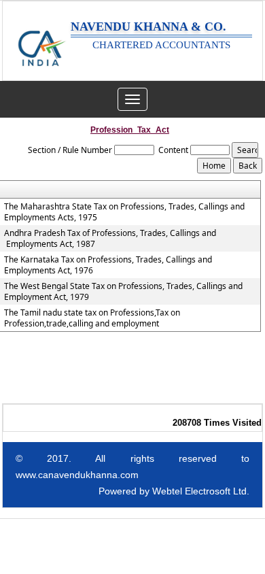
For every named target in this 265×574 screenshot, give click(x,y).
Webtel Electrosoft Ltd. (200, 491)
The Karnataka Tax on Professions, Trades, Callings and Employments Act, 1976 (108, 265)
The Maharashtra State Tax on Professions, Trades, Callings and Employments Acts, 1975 (124, 212)
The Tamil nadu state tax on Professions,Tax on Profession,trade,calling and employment (92, 318)
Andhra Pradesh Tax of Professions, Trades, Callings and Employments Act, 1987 (110, 239)
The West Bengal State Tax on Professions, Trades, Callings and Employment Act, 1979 (123, 292)
